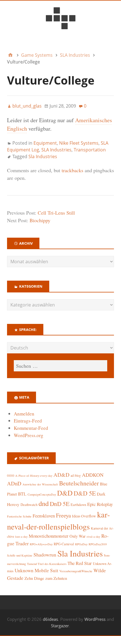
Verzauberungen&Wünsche (75, 571)
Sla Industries (42, 156)
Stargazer (60, 625)
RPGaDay (81, 544)
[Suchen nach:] (60, 365)
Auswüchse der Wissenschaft (40, 484)
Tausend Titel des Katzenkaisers (46, 564)
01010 (10, 476)
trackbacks (72, 170)
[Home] (10, 55)
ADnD (14, 483)
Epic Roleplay (100, 504)
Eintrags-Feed (28, 420)
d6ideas (50, 619)
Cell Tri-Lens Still (56, 212)
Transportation (90, 150)
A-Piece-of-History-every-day (33, 476)
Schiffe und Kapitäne (19, 555)
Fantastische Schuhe (19, 516)
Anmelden (24, 413)
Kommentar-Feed (31, 428)
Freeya (63, 515)
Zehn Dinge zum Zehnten (45, 578)
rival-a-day (93, 536)
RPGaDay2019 (98, 544)
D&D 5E (85, 493)
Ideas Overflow (84, 516)
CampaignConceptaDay (42, 494)
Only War (78, 536)
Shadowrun (44, 554)
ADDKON (93, 474)
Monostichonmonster (48, 536)
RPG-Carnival (64, 544)
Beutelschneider (79, 483)
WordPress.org (28, 435)
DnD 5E (60, 503)
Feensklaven (44, 516)
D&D (65, 493)
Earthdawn (78, 504)
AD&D (61, 474)
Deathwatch (29, 504)
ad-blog (76, 475)
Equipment (45, 143)
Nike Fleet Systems (78, 143)
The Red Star (80, 563)
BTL (22, 494)
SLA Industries (56, 150)
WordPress (95, 619)
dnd (44, 503)
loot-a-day (21, 537)
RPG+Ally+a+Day (41, 544)
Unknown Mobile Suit (36, 570)
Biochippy (40, 220)
